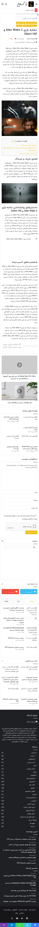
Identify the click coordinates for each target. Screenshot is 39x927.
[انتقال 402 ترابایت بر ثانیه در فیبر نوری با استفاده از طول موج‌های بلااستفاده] (10, 670)
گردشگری (32, 759)
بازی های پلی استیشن (30, 26)
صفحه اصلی (32, 18)
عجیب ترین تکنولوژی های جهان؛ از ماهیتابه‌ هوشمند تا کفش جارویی (13, 620)
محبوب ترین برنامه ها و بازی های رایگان (11, 418)
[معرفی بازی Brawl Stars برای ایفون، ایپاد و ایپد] (28, 440)
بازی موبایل (31, 814)
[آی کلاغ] (25, 4)
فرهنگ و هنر (32, 820)
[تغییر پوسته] (6, 5)
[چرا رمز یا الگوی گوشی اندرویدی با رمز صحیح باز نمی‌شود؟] (31, 611)
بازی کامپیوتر (20, 23)
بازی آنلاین (31, 804)
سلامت (32, 756)
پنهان (13, 141)
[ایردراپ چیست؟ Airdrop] (31, 641)
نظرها (6, 601)
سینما (33, 826)
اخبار (34, 766)
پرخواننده (31, 601)
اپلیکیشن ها (31, 778)
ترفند (34, 772)
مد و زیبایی (31, 762)
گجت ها (32, 785)
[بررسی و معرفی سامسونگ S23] (31, 650)
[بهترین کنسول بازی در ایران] (28, 421)
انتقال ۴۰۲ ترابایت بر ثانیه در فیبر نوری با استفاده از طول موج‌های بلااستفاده (10, 679)
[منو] (3, 5)
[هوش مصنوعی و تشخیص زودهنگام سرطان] (29, 692)
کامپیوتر (32, 782)
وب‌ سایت (34, 508)
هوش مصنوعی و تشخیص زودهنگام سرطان (21, 10)
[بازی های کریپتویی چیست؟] (10, 440)
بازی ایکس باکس (31, 23)
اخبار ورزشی (31, 769)
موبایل (33, 788)
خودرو (34, 794)
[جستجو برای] (36, 5)
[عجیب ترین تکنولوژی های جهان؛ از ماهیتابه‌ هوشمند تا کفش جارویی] (31, 621)
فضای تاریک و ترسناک (28, 145)
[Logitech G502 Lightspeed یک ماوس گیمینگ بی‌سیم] (31, 631)
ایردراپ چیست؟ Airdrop (16, 638)
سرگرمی (24, 18)
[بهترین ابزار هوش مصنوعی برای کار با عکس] (29, 670)
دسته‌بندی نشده (31, 798)
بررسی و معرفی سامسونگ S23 (14, 647)
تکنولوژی (33, 775)
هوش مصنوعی (30, 791)
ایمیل (35, 500)
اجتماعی (33, 753)
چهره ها (32, 823)
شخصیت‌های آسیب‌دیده (27, 153)
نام (36, 493)
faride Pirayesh (31, 39)
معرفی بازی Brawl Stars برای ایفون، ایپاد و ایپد (29, 448)
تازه (18, 601)
